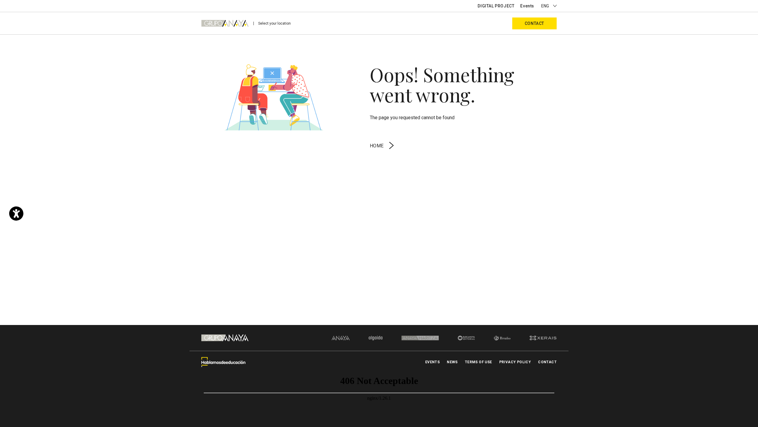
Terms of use (478, 362)
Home (377, 146)
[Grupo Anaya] (225, 23)
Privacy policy (515, 362)
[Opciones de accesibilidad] (16, 213)
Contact (534, 23)
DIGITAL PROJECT (496, 6)
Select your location (274, 23)
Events (527, 6)
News (452, 362)
